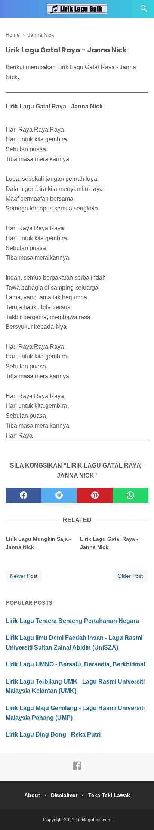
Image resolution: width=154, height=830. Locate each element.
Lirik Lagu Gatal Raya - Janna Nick (109, 543)
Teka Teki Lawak (109, 795)
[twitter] (59, 495)
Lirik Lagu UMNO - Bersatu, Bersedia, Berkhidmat (75, 664)
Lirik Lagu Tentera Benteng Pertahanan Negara (72, 621)
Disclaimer (64, 795)
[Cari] (143, 11)
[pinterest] (95, 495)
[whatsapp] (131, 495)
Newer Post (23, 576)
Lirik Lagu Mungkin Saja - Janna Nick (38, 543)
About (32, 795)
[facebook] (23, 495)
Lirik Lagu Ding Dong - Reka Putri (53, 734)
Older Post (130, 576)
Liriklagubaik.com (93, 820)
